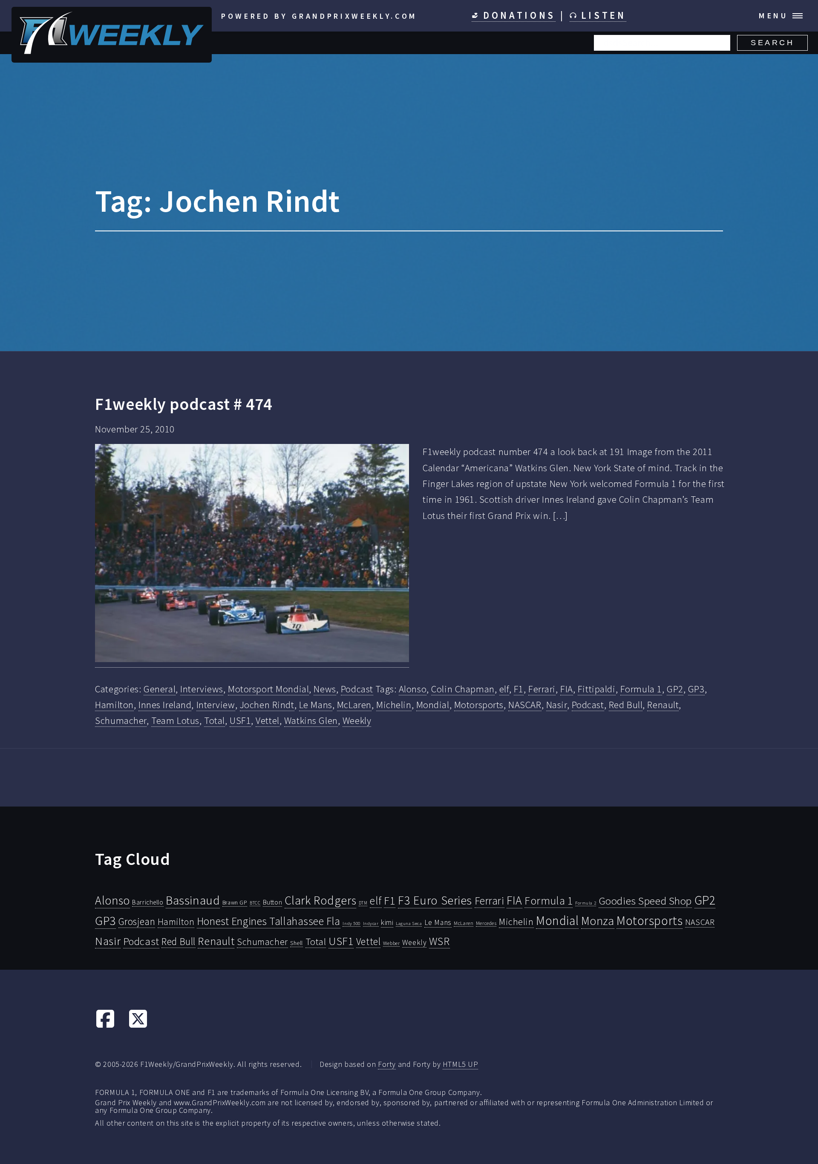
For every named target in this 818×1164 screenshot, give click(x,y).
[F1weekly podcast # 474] (252, 555)
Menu (773, 15)
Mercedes (486, 923)
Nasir (556, 705)
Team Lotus (175, 720)
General (160, 689)
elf (504, 689)
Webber (391, 943)
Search (772, 42)
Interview (215, 705)
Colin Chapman (462, 689)
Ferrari (542, 689)
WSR (439, 941)
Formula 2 (585, 903)
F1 (519, 689)
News (325, 689)
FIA (566, 689)
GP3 (696, 689)
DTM (363, 903)
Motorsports (479, 705)
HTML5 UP (460, 1064)
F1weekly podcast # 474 (183, 404)
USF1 (240, 720)
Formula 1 (641, 689)
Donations (517, 15)
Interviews (201, 689)
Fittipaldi (597, 689)
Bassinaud (193, 900)
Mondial (432, 705)
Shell (296, 943)
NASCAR (524, 705)
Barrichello (147, 902)
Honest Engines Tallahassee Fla (268, 921)
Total (214, 720)
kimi (387, 922)
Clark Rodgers (320, 900)
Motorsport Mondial (268, 689)
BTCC (255, 903)
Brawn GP (235, 902)
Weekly (357, 720)
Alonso (412, 689)
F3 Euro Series (435, 900)
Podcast (357, 689)
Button (272, 902)
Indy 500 (351, 923)
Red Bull (626, 705)
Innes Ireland (164, 705)
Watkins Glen (311, 720)
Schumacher (121, 720)
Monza (597, 920)
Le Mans (315, 705)
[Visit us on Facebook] (105, 1025)
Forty (387, 1064)
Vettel (267, 720)
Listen (601, 15)
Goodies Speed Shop (645, 901)
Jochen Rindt (267, 705)
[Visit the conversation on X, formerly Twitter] (138, 1025)
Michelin (394, 705)
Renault (663, 705)
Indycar (371, 923)
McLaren (354, 705)
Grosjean (137, 921)
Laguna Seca (409, 923)
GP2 (675, 689)
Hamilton (114, 705)
